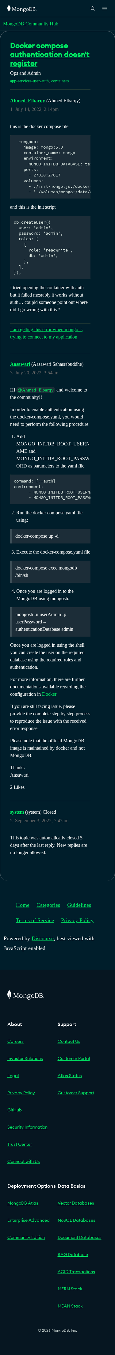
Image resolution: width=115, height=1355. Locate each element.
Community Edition (26, 1237)
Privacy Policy (77, 920)
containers (60, 81)
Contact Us (69, 1041)
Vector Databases (76, 1203)
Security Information (27, 1127)
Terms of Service (35, 920)
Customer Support (76, 1093)
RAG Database (73, 1254)
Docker (49, 694)
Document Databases (80, 1237)
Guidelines (79, 905)
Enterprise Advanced (28, 1220)
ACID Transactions (76, 1271)
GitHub (14, 1110)
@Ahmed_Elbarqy (36, 390)
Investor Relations (25, 1058)
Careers (15, 1041)
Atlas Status (70, 1075)
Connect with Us (23, 1161)
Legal (13, 1075)
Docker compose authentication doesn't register (50, 54)
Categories (48, 905)
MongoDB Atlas (22, 1203)
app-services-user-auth (29, 81)
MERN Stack (70, 1289)
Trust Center (19, 1144)
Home (22, 905)
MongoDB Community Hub (30, 23)
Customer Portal (74, 1058)
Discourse (43, 938)
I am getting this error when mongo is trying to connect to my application (46, 333)
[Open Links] (105, 8)
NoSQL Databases (76, 1220)
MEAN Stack (70, 1306)
